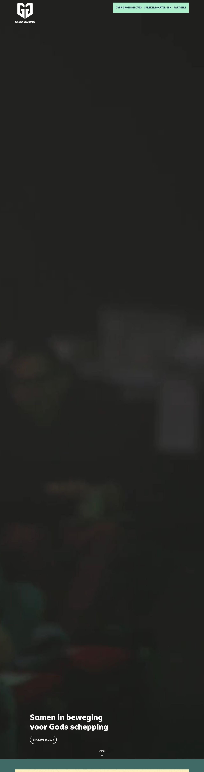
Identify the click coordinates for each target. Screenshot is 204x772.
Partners (180, 7)
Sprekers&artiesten (157, 7)
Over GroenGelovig (129, 7)
